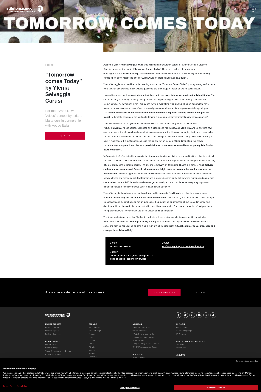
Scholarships (138, 340)
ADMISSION (137, 324)
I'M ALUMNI (180, 324)
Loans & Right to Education (144, 337)
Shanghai (93, 354)
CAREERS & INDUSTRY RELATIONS (190, 341)
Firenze (92, 334)
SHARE (66, 136)
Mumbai (92, 350)
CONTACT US (199, 292)
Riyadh (92, 347)
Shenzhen (93, 357)
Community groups (184, 331)
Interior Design (51, 344)
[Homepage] (24, 9)
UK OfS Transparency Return (145, 347)
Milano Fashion (95, 327)
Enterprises (181, 348)
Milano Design (95, 331)
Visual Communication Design (58, 351)
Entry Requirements (141, 327)
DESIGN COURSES (52, 341)
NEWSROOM (137, 354)
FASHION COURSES (53, 324)
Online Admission (140, 331)
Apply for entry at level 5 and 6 (146, 344)
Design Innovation (53, 354)
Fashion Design (52, 327)
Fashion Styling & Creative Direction (183, 246)
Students (180, 344)
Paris (91, 337)
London (92, 340)
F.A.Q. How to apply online (144, 334)
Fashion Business (53, 334)
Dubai (91, 344)
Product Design (52, 348)
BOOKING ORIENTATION (164, 292)
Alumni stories (182, 327)
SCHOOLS (93, 324)
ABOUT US (180, 355)
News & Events (139, 358)
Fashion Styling (52, 331)
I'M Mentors (181, 334)
